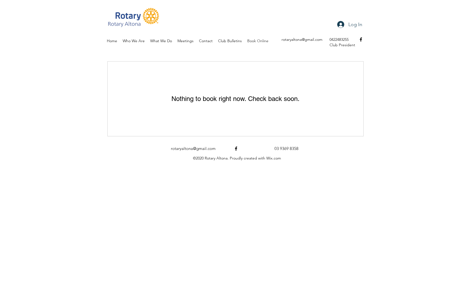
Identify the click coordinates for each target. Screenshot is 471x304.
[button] (229, 41)
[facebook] (361, 39)
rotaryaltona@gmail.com (302, 39)
